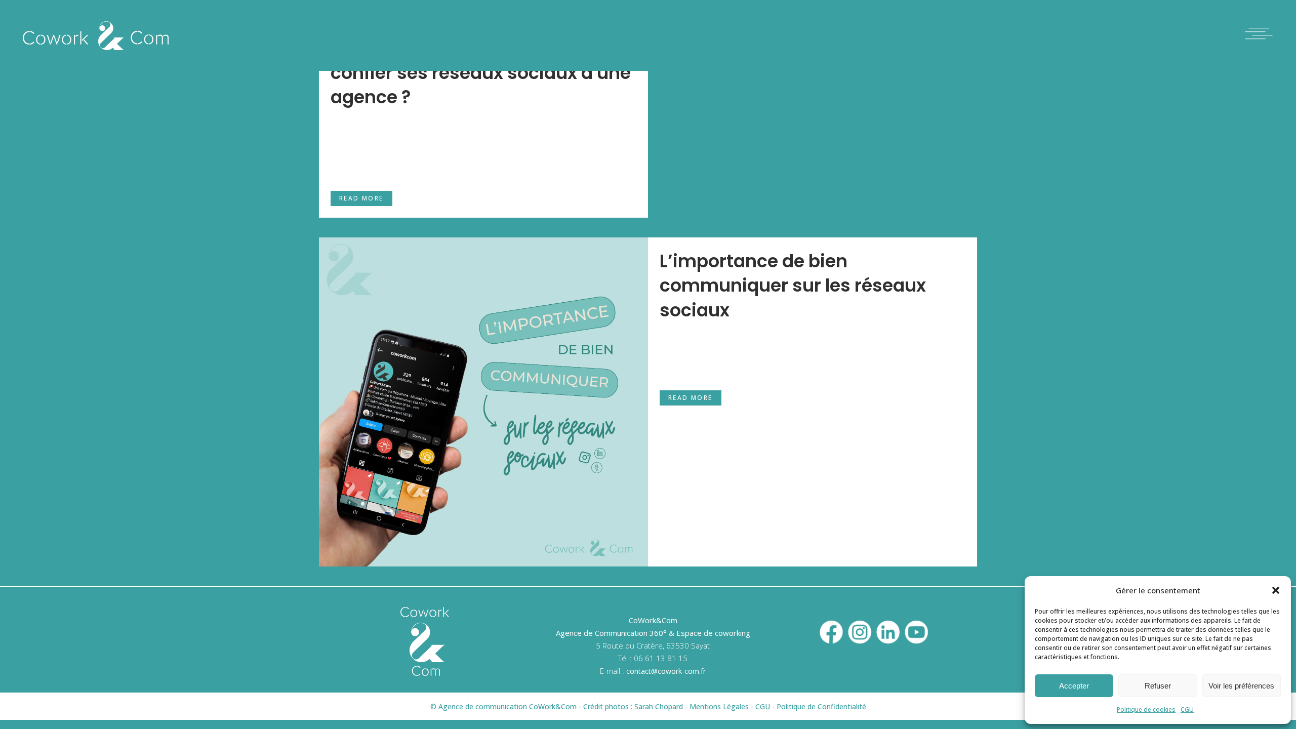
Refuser (1158, 685)
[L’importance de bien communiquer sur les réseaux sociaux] (483, 401)
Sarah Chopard (658, 706)
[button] (1276, 590)
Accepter (1074, 685)
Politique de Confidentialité (821, 706)
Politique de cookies (1146, 709)
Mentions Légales (719, 706)
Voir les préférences (1241, 685)
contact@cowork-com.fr (666, 671)
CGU (1187, 709)
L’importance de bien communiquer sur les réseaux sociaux (793, 285)
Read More (361, 198)
